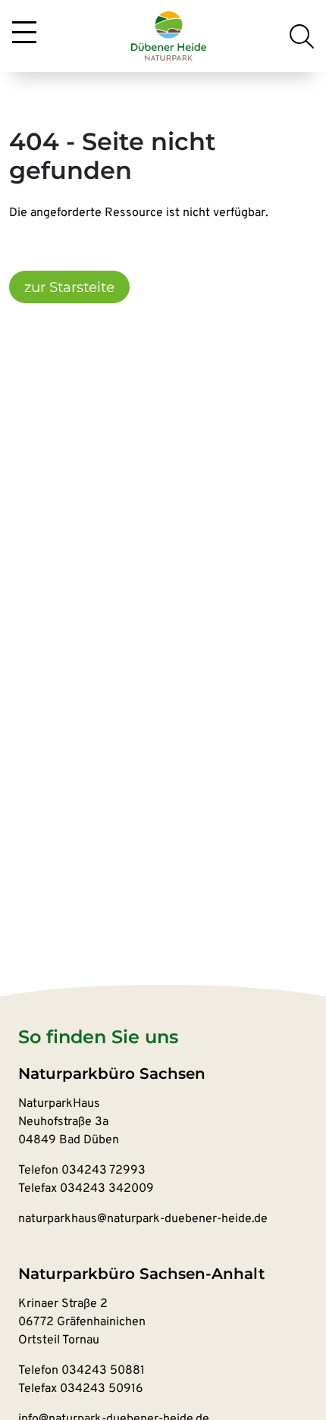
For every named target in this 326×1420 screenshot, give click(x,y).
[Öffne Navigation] (24, 33)
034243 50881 (103, 1370)
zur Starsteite (69, 287)
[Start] (169, 36)
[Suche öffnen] (302, 36)
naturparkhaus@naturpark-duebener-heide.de (143, 1219)
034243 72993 (103, 1170)
